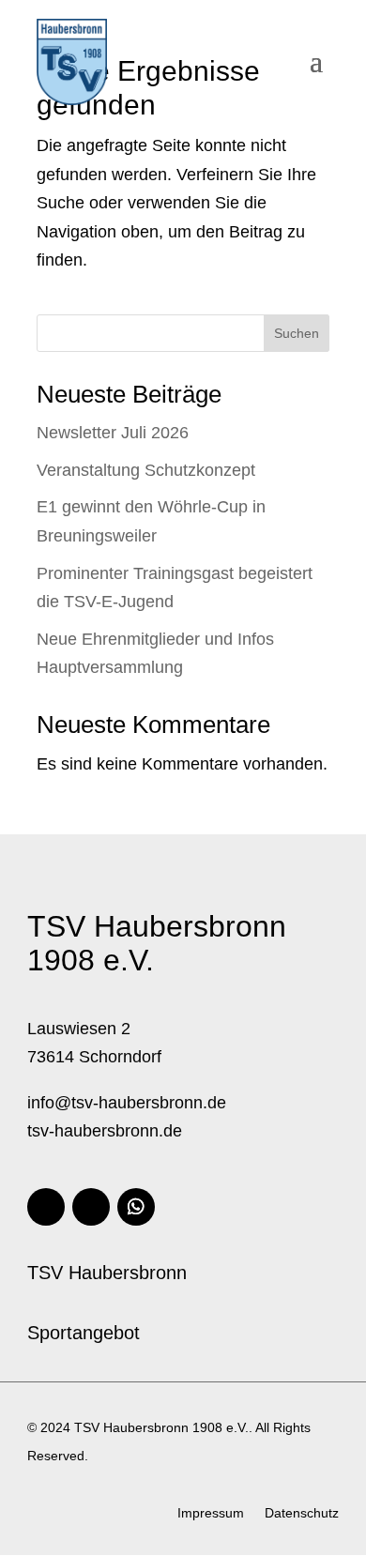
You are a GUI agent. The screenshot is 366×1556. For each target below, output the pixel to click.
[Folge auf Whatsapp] (136, 1207)
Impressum (210, 1513)
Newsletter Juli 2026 (113, 432)
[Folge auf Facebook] (46, 1207)
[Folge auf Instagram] (91, 1207)
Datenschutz (302, 1513)
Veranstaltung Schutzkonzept (146, 470)
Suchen (296, 333)
